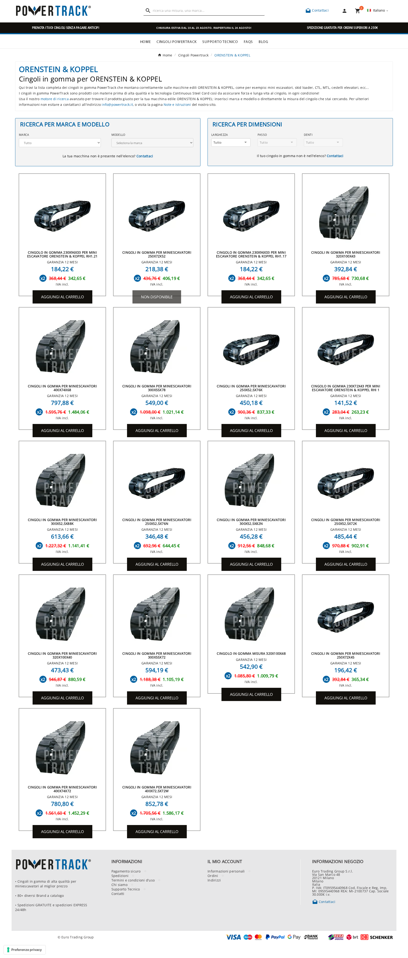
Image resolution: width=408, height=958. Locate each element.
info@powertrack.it (117, 104)
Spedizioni (120, 875)
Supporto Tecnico (125, 889)
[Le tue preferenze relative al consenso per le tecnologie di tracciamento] (25, 949)
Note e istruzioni (177, 104)
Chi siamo (119, 884)
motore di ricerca (55, 98)
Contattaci (317, 10)
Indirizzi (214, 880)
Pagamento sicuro (126, 871)
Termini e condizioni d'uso (133, 880)
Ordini (213, 875)
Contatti (117, 893)
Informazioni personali (226, 871)
